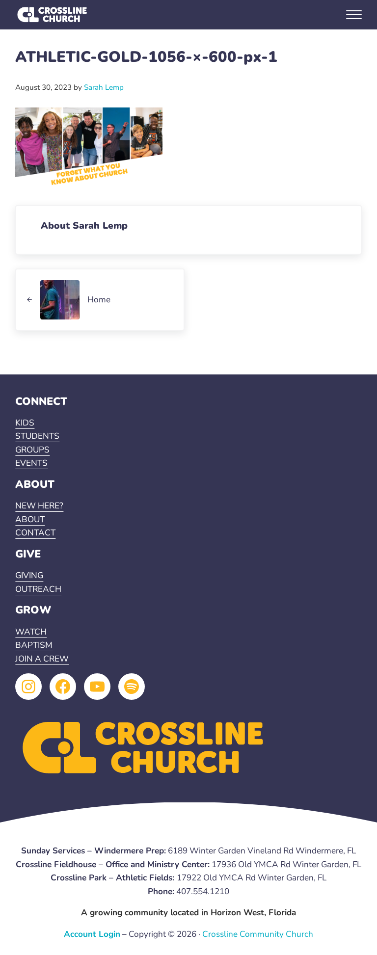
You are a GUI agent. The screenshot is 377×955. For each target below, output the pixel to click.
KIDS (24, 422)
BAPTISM (34, 645)
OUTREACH (38, 589)
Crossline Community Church (257, 934)
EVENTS (31, 463)
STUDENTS (37, 436)
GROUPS (32, 449)
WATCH (31, 631)
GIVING (29, 575)
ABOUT (30, 519)
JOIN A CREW (42, 658)
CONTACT (35, 532)
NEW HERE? (39, 505)
